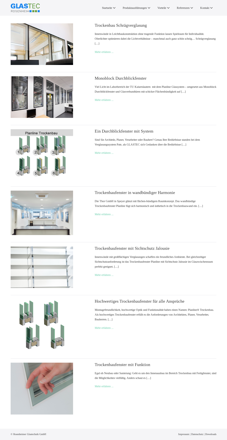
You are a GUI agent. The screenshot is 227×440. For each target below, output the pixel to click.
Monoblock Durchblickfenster (120, 78)
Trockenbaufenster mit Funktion (122, 364)
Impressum (184, 434)
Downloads (210, 434)
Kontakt (205, 7)
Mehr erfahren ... (104, 52)
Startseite (107, 7)
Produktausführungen (135, 7)
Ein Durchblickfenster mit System (124, 131)
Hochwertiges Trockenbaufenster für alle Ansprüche (139, 301)
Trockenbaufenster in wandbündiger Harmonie (135, 192)
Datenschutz (197, 434)
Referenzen (183, 7)
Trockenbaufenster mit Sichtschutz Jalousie (132, 248)
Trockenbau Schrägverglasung (121, 25)
